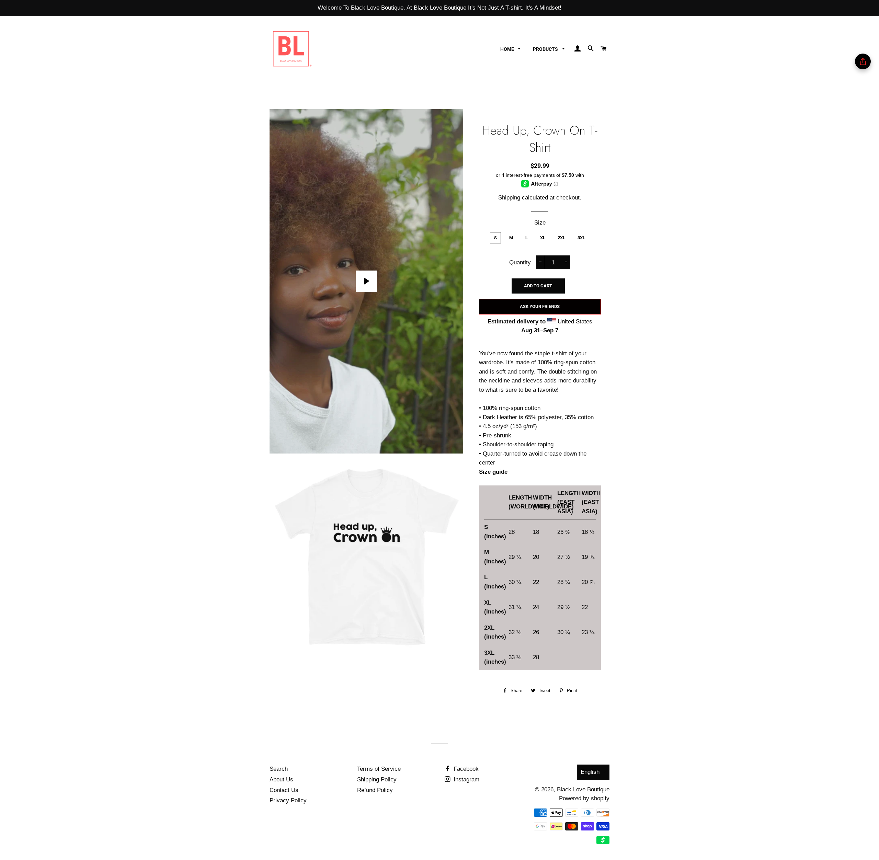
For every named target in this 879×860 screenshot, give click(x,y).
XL (542, 237)
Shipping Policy (377, 779)
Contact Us (284, 790)
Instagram (465, 779)
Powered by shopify (584, 798)
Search (279, 769)
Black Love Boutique (583, 789)
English (590, 772)
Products (546, 49)
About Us (281, 779)
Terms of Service (379, 769)
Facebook (465, 769)
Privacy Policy (288, 800)
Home (507, 49)
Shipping (509, 197)
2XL (561, 237)
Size (540, 222)
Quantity (520, 262)
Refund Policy (375, 790)
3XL (581, 237)
